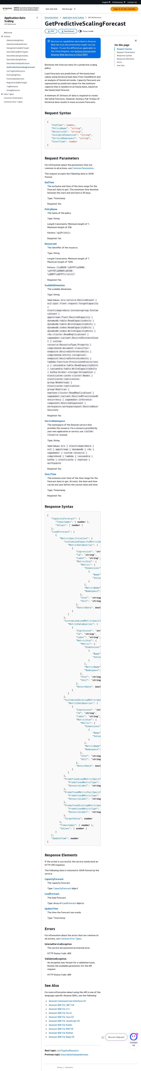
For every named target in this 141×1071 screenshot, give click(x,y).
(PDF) (85, 54)
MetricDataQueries (81, 545)
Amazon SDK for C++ (59, 1009)
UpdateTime (59, 838)
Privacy (60, 1067)
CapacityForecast (64, 518)
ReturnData (84, 607)
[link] (94, 17)
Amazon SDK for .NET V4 (61, 1005)
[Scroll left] (43, 9)
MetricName (92, 588)
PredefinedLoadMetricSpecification (87, 779)
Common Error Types (70, 938)
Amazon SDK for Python (61, 1032)
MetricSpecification (74, 538)
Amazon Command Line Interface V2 (67, 1001)
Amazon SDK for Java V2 (61, 1017)
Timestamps (63, 522)
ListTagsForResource (67, 1050)
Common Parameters (83, 168)
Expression (84, 551)
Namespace (92, 591)
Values (61, 525)
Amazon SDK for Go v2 (60, 1013)
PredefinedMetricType (83, 782)
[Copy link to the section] (42, 113)
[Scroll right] (74, 9)
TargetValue (72, 818)
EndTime (57, 125)
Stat (84, 597)
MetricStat (84, 561)
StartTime (59, 141)
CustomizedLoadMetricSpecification (87, 620)
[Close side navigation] (37, 18)
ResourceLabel (78, 785)
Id (78, 555)
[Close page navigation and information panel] (136, 40)
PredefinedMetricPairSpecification (87, 792)
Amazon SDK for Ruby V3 (61, 1036)
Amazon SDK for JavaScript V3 (64, 1020)
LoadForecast (61, 531)
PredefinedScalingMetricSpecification (90, 805)
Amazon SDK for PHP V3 (61, 1028)
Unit (84, 601)
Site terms (69, 1067)
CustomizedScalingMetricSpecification (90, 700)
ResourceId (59, 131)
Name (96, 574)
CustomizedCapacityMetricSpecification (90, 541)
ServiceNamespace (64, 138)
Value (97, 578)
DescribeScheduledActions (74, 1054)
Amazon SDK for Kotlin (60, 1024)
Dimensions (92, 568)
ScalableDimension (64, 135)
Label (80, 558)
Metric (86, 564)
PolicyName (59, 128)
